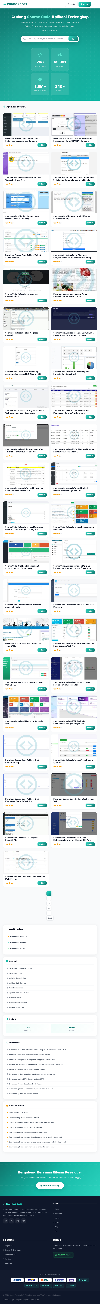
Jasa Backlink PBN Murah (18, 1113)
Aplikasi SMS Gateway (18, 983)
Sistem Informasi (15, 973)
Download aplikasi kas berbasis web (23, 1094)
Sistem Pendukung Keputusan (20, 968)
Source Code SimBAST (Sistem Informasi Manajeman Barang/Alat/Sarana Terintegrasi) (71, 413)
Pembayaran (10, 1254)
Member (58, 1218)
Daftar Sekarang (51, 1185)
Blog (56, 1227)
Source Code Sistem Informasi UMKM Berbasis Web (29, 1055)
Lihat (43, 145)
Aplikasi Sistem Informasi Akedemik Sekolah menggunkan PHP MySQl (36, 1064)
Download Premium (18, 936)
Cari (73, 39)
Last (50, 918)
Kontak (8, 1259)
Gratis (57, 1222)
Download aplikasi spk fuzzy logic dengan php (27, 1127)
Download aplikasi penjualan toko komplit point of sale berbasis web (35, 1137)
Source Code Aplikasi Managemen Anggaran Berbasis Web (32, 1060)
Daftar (86, 4)
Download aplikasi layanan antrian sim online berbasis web (31, 1122)
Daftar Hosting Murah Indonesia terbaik (24, 1118)
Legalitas (8, 1246)
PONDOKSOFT (17, 4)
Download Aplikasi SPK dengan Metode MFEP (27, 1079)
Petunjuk (8, 1263)
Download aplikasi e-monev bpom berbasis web (28, 1132)
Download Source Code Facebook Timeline (26, 1084)
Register (19, 1300)
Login (72, 4)
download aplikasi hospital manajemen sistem (27, 1069)
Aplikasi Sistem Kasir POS (19, 993)
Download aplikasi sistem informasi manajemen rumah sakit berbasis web (37, 1142)
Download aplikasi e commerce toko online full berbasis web (33, 1147)
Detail (26, 131)
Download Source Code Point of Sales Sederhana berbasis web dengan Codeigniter (22, 141)
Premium (58, 1213)
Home (57, 1209)
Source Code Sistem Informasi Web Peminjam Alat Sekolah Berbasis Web (37, 1050)
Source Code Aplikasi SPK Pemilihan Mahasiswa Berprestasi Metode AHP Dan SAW (72, 840)
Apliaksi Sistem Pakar (17, 978)
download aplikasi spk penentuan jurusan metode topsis (31, 1089)
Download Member (18, 942)
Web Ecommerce (16, 988)
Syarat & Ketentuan (13, 1250)
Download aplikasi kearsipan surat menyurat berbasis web (32, 1074)
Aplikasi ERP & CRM (16, 1007)
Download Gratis (17, 948)
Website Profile (15, 998)
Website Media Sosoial (18, 1003)
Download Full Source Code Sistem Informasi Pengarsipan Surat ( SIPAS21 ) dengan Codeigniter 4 (73, 141)
